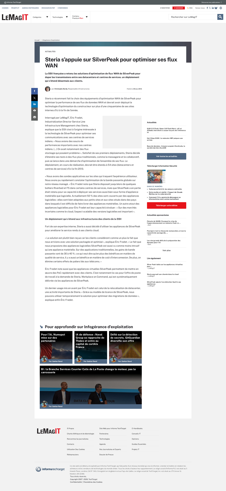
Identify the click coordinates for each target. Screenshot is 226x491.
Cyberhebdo (63, 8)
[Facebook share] (34, 91)
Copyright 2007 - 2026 (79, 479)
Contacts (70, 444)
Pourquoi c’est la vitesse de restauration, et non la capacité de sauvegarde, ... (166, 232)
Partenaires (103, 434)
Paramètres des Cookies (93, 482)
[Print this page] (34, 111)
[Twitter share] (34, 97)
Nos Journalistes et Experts (110, 449)
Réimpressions (73, 455)
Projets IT (15, 8)
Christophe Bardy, (61, 89)
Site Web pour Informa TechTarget (112, 428)
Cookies (5, 8)
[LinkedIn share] (34, 104)
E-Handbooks (137, 428)
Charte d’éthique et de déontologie (80, 434)
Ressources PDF (48, 8)
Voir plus (167, 250)
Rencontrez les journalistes (77, 439)
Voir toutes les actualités (166, 156)
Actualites (50, 52)
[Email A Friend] (34, 117)
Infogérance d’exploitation (51, 40)
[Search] (220, 17)
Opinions (135, 439)
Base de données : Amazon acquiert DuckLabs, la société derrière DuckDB (166, 147)
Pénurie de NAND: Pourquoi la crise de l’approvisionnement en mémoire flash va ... (163, 222)
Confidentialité (76, 482)
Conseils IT (136, 434)
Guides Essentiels (139, 444)
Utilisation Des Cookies (76, 449)
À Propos (70, 428)
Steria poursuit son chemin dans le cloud (163, 274)
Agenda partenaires (30, 8)
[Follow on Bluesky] (216, 8)
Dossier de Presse (106, 455)
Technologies (104, 439)
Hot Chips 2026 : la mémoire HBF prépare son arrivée (165, 139)
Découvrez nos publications (211, 2)
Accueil (37, 40)
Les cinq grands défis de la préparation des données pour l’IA (163, 241)
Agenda (102, 444)
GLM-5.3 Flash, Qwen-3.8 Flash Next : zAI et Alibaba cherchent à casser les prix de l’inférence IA (166, 130)
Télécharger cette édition (166, 205)
